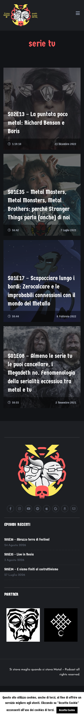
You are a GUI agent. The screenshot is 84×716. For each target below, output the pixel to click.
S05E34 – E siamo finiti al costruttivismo (31, 569)
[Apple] (46, 508)
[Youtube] (28, 508)
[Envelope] (73, 508)
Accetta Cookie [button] (67, 710)
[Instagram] (19, 508)
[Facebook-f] (10, 508)
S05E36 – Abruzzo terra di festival (27, 539)
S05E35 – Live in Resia (19, 554)
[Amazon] (64, 508)
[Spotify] (37, 508)
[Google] (55, 508)
